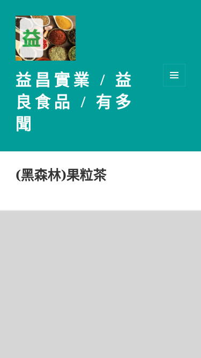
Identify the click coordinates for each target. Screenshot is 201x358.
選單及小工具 (174, 75)
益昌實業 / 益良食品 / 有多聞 (75, 102)
